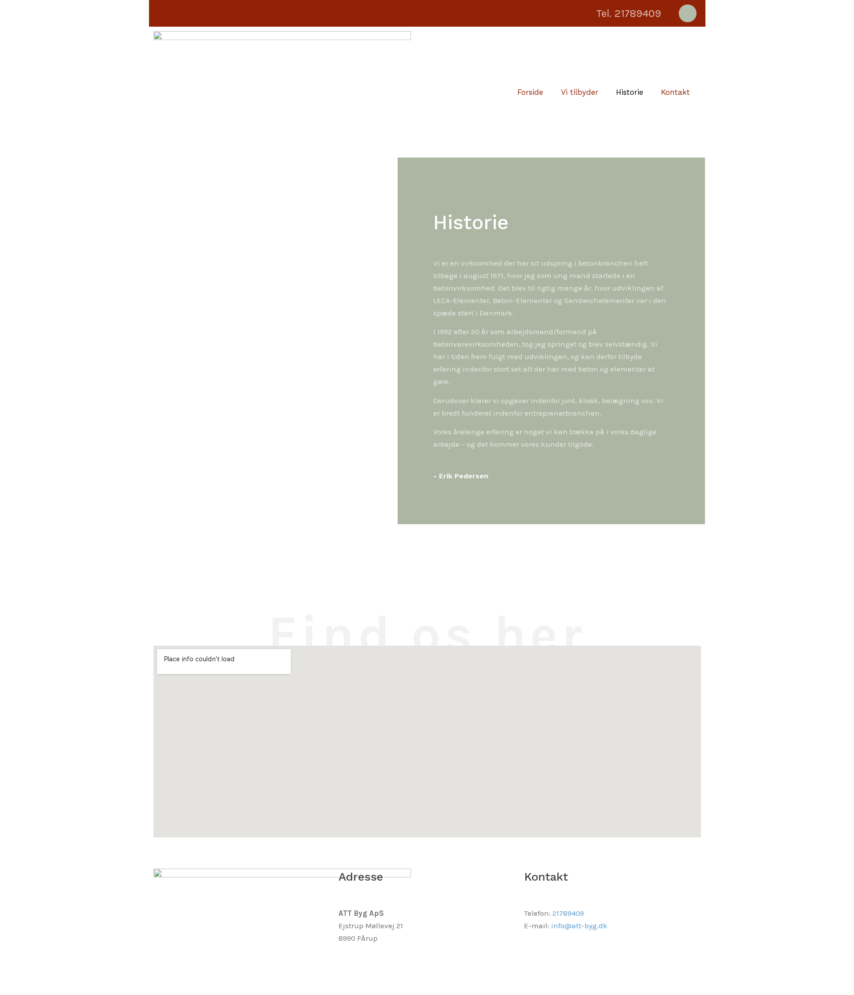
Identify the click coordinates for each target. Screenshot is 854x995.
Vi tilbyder (579, 92)
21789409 (568, 913)
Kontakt (675, 92)
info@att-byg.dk (579, 925)
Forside (530, 92)
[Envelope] (688, 13)
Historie (629, 92)
